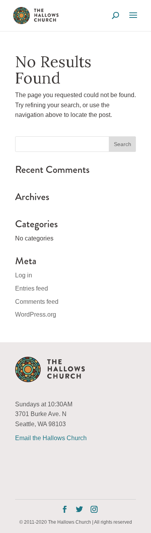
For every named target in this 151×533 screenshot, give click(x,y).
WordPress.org (35, 314)
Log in (23, 275)
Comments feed (36, 301)
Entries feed (31, 288)
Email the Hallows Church (51, 438)
